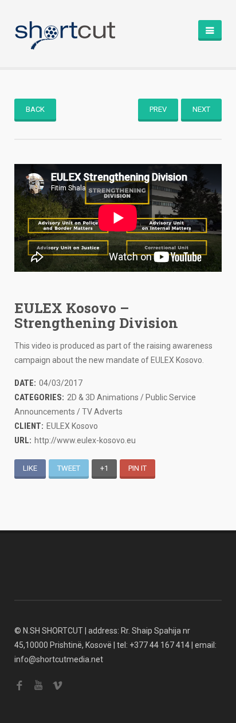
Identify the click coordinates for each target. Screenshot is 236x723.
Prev (158, 109)
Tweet (68, 468)
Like (30, 468)
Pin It (137, 468)
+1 (104, 468)
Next (201, 109)
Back (35, 109)
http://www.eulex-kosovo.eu (85, 440)
